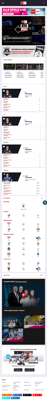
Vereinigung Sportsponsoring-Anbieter (16, 387)
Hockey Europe (27, 382)
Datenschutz (26, 390)
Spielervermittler (27, 385)
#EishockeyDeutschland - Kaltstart (14, 310)
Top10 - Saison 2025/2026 (30, 325)
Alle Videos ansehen (21, 282)
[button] (42, 68)
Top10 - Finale (6, 338)
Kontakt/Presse (5, 390)
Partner (36, 385)
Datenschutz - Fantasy (39, 390)
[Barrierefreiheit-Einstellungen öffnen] (45, 202)
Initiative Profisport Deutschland (39, 383)
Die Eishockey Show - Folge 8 (9, 325)
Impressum (15, 390)
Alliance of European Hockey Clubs (6, 386)
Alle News (41, 275)
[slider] (23, 72)
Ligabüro (3, 382)
